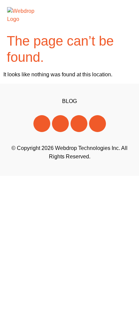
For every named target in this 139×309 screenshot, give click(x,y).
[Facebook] (41, 123)
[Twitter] (60, 123)
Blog (69, 101)
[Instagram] (79, 123)
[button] (125, 15)
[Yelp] (97, 123)
